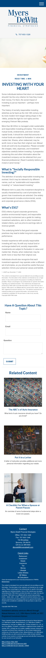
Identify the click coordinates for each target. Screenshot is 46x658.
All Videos (23, 575)
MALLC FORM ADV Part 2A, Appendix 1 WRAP (15, 645)
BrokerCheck (5, 581)
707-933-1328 (24, 34)
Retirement (23, 556)
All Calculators (23, 577)
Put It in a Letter (23, 457)
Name (7, 312)
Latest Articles (23, 572)
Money (23, 568)
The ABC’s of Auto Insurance (23, 409)
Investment (23, 558)
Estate (23, 561)
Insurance (23, 563)
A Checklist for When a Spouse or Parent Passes (23, 506)
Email (7, 326)
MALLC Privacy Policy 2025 (10, 642)
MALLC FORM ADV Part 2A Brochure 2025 (14, 643)
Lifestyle (23, 570)
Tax (23, 565)
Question (8, 340)
